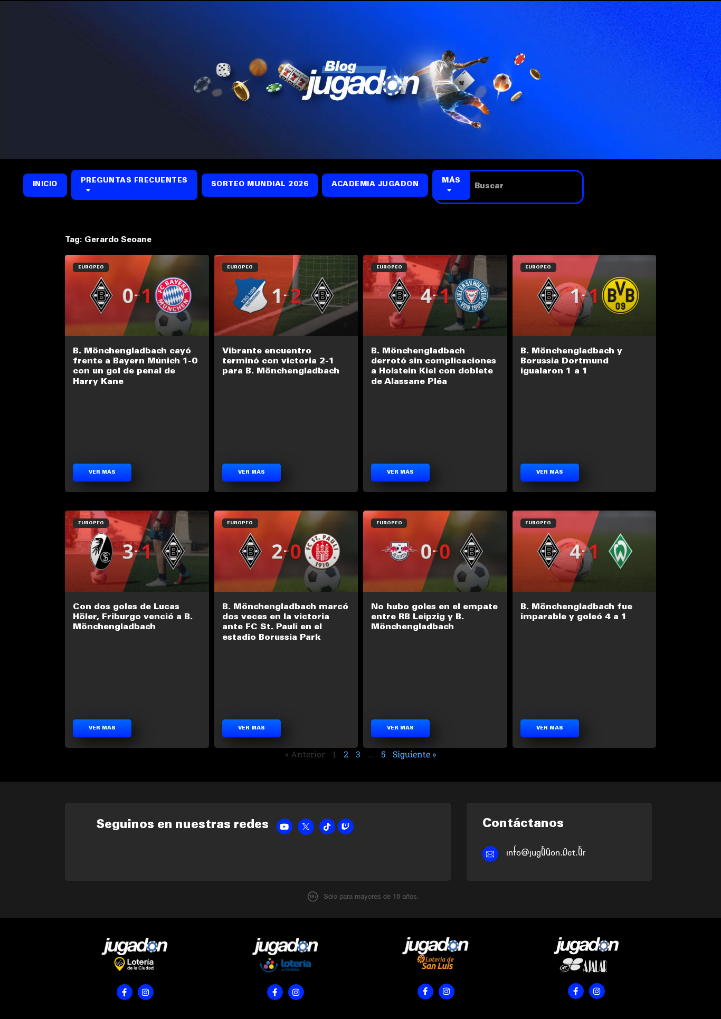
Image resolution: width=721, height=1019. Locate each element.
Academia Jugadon (375, 184)
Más (451, 181)
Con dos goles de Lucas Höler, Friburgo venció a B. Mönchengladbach (133, 617)
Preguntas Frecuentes (134, 181)
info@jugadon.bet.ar (546, 853)
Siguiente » (414, 754)
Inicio (45, 184)
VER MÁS (102, 472)
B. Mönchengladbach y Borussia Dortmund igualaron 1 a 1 (571, 361)
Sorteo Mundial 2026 (260, 184)
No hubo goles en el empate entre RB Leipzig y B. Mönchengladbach (434, 617)
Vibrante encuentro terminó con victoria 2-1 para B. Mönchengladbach (280, 361)
